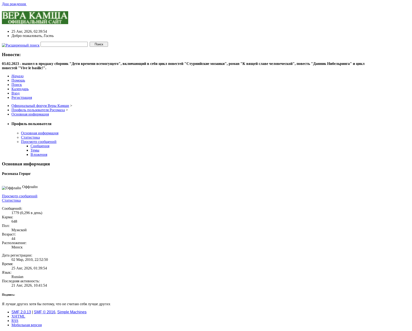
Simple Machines (72, 312)
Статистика (30, 137)
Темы (35, 150)
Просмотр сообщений (39, 142)
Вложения (39, 154)
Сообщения (40, 146)
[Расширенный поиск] (21, 44)
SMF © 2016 (44, 312)
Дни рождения (14, 4)
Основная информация (39, 133)
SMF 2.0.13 (21, 312)
